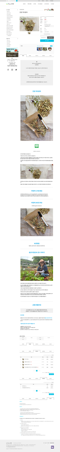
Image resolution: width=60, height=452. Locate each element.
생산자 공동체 (8, 41)
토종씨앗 (24, 3)
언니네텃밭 (52, 3)
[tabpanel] (39, 49)
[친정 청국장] (44, 49)
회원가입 (43, 0)
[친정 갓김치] (39, 49)
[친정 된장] (50, 49)
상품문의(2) (43, 55)
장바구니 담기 (50, 37)
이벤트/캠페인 (29, 3)
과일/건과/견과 (9, 12)
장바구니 (47, 0)
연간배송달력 (8, 46)
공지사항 (34, 3)
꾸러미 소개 (8, 40)
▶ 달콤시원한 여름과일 (10, 27)
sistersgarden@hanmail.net (11, 446)
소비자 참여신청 (46, 3)
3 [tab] (45, 51)
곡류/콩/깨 (8, 11)
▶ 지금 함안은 (8, 31)
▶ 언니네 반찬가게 (9, 32)
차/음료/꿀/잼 (8, 18)
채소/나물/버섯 (9, 14)
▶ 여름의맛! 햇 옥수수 (10, 28)
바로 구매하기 (47, 40)
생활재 (7, 21)
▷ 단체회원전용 (9, 35)
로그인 (39, 0)
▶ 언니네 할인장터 (9, 34)
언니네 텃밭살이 (40, 3)
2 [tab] (44, 51)
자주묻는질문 (51, 0)
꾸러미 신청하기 (9, 44)
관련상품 (30, 55)
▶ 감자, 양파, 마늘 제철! (10, 25)
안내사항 (50, 55)
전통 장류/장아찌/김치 (10, 17)
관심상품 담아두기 (43, 37)
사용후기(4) (36, 55)
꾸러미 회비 (8, 43)
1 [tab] (43, 51)
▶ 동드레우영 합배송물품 (10, 29)
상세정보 (23, 55)
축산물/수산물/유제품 (9, 15)
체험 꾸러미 (8, 24)
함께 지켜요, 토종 (9, 22)
